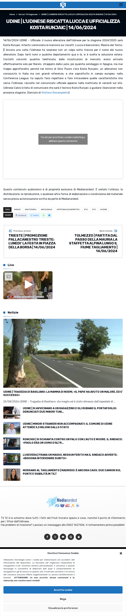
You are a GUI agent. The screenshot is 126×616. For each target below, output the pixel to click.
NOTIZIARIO (31, 209)
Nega (63, 599)
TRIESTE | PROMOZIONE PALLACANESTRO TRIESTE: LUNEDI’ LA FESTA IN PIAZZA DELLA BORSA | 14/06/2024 (32, 239)
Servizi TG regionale (28, 14)
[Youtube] (63, 537)
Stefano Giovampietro (55, 92)
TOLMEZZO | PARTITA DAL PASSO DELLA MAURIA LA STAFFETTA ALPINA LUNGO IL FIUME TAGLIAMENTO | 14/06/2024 (93, 241)
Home (12, 14)
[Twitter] (55, 537)
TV (95, 209)
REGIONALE (47, 209)
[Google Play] (71, 537)
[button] (121, 553)
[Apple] (79, 537)
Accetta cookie (63, 589)
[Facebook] (47, 537)
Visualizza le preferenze (63, 608)
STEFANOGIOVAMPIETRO (69, 209)
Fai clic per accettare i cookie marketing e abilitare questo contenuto (63, 139)
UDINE (104, 209)
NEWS (18, 209)
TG (86, 209)
